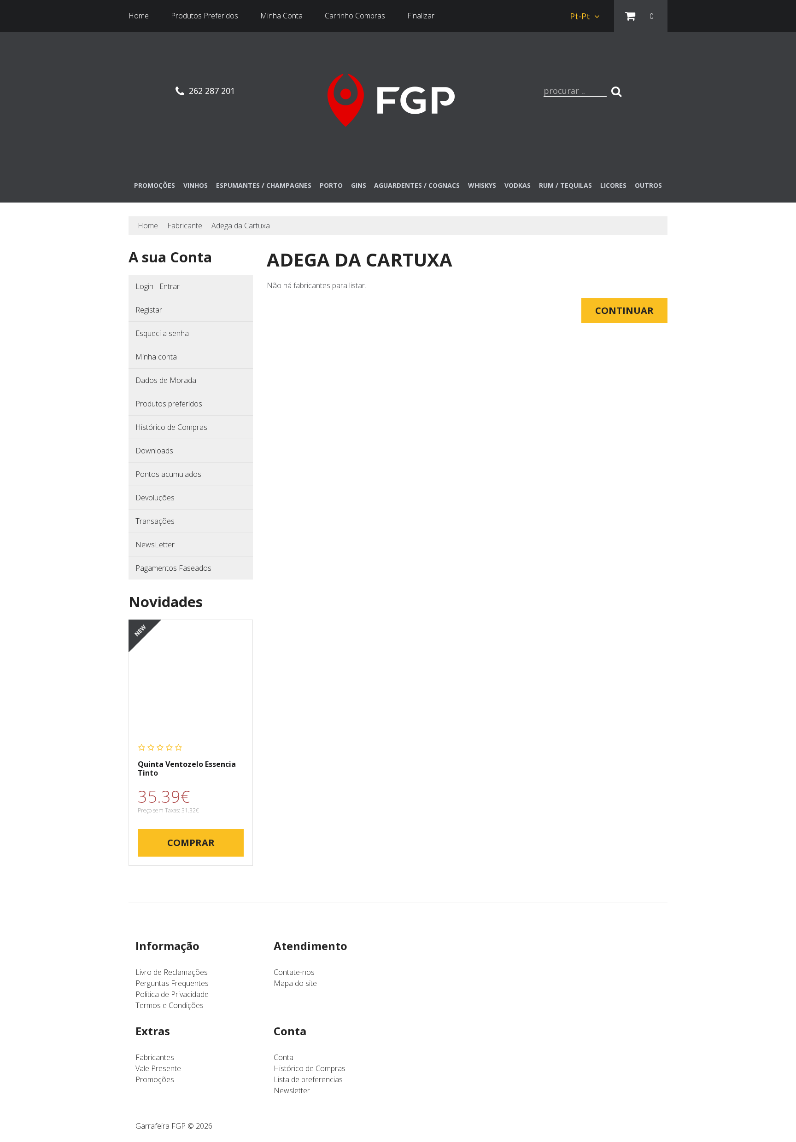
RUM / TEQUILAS (565, 185)
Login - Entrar (157, 286)
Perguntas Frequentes (172, 983)
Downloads (154, 451)
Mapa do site (295, 983)
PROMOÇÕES (154, 185)
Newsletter (292, 1090)
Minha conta (156, 357)
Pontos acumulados (168, 474)
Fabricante (184, 225)
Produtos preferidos (168, 404)
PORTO (331, 185)
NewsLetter (155, 544)
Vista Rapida (191, 681)
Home (148, 225)
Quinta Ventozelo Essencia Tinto (187, 768)
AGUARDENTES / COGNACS (417, 185)
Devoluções (155, 498)
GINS (358, 185)
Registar (148, 310)
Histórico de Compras (171, 427)
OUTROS (648, 185)
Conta (283, 1057)
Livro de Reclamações (171, 972)
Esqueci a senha (162, 333)
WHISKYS (482, 185)
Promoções (154, 1079)
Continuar (624, 310)
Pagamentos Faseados (173, 568)
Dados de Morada (165, 380)
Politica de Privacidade (172, 994)
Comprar (191, 842)
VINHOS (195, 185)
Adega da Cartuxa (240, 225)
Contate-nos (294, 972)
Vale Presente (158, 1068)
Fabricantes (154, 1057)
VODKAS (517, 185)
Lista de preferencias (308, 1079)
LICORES (613, 185)
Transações (155, 521)
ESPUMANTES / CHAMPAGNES (263, 185)
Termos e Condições (169, 1005)
